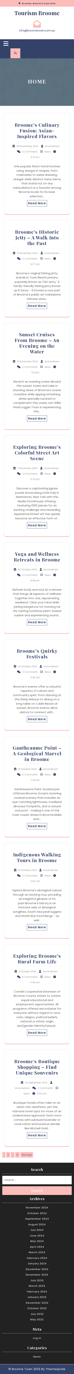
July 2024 (37, 1230)
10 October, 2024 (27, 870)
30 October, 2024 (27, 569)
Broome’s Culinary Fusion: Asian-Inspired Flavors (37, 130)
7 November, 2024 (27, 468)
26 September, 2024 (36, 1082)
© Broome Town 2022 (24, 1369)
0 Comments (30, 151)
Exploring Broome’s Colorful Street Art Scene (37, 452)
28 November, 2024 (27, 146)
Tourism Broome (37, 13)
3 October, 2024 (27, 971)
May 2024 (37, 1241)
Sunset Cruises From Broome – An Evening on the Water (37, 343)
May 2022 (37, 1319)
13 (18, 1154)
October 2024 (37, 1213)
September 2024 (37, 1219)
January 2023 (37, 1297)
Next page (27, 1154)
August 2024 (37, 1224)
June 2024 (37, 1235)
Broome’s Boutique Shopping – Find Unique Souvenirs (37, 1067)
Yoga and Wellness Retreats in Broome (37, 557)
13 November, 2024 (27, 361)
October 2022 (37, 1308)
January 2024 (37, 1263)
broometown (52, 146)
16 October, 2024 (27, 769)
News (48, 151)
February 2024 (37, 1258)
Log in (37, 1338)
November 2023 (37, 1275)
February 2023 (37, 1291)
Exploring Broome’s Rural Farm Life (37, 958)
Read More (37, 203)
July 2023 (37, 1280)
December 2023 (37, 1269)
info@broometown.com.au (37, 30)
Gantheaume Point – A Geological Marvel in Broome (37, 753)
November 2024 (37, 1207)
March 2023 (37, 1286)
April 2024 (37, 1247)
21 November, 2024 (27, 253)
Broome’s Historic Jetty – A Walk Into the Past (37, 237)
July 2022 (37, 1314)
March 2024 (37, 1252)
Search (37, 1190)
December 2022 (37, 1303)
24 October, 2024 (27, 666)
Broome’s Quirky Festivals (37, 653)
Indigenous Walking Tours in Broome (37, 857)
